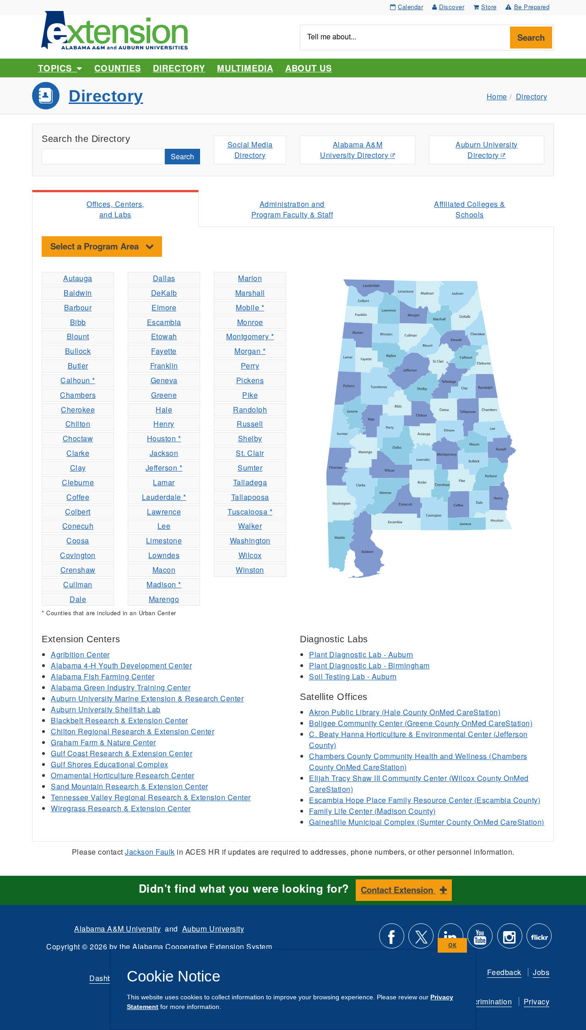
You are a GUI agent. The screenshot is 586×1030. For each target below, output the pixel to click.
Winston (250, 569)
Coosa (77, 540)
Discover (451, 6)
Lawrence (164, 511)
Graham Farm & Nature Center (103, 742)
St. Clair (250, 453)
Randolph (250, 409)
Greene (164, 395)
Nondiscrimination (480, 1001)
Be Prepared (532, 6)
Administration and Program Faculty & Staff (292, 209)
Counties (117, 68)
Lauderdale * (164, 497)
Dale (78, 599)
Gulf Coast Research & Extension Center (121, 753)
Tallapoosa (250, 497)
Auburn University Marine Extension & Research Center (147, 698)
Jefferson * (164, 467)
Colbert (78, 511)
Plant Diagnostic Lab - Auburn (361, 654)
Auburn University (213, 928)
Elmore (164, 307)
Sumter (250, 467)
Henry (163, 423)
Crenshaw (78, 569)
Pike (250, 395)
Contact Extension (398, 890)
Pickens (250, 380)
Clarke (77, 453)
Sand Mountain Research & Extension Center (129, 786)
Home (497, 96)
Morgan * (250, 351)
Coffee (77, 497)
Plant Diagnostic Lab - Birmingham (369, 665)
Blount (78, 336)
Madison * (163, 584)
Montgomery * (250, 336)
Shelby (250, 438)
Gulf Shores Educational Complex (109, 764)
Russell (250, 423)
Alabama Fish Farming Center (103, 676)
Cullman (77, 584)
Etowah (164, 336)
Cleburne (78, 482)
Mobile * (250, 307)
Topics (57, 68)
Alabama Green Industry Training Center (120, 687)
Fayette (164, 351)
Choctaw (78, 438)
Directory (179, 68)
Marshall (250, 292)
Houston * (164, 438)
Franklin (164, 365)
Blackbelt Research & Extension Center (119, 720)
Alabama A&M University (117, 928)
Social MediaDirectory (250, 149)
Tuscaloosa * (250, 511)
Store (489, 6)
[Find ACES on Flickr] (539, 939)
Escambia (164, 322)
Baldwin (78, 292)
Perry (250, 365)
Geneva (164, 380)
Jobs (541, 972)
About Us (308, 68)
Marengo (164, 599)
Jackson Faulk (150, 851)
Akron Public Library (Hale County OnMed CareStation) (404, 712)
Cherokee (78, 409)
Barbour (78, 307)
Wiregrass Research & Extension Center (121, 808)
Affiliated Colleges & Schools (469, 209)
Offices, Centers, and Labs (115, 209)
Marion (250, 278)
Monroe (250, 322)
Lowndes (164, 555)
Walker (250, 525)
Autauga (77, 278)
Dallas (164, 278)
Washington (250, 540)
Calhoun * (77, 380)
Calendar (410, 6)
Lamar (164, 482)
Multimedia (245, 68)
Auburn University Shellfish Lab (106, 709)
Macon (164, 569)
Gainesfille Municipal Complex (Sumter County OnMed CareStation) (426, 822)
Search (531, 37)
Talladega (250, 482)
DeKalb (164, 292)
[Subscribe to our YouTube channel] (480, 939)
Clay (78, 467)
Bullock (78, 351)
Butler (78, 365)
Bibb (78, 322)
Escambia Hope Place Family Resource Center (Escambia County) (424, 800)
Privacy (537, 1001)
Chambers (78, 395)
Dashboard (108, 978)
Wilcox (250, 555)
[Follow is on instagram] (509, 939)
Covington (78, 555)
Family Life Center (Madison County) (372, 811)
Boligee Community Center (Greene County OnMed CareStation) (420, 723)
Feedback (504, 972)
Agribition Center (80, 654)
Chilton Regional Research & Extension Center (132, 731)
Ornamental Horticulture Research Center (123, 775)
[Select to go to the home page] (114, 29)
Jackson (164, 453)
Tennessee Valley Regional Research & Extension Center (151, 797)
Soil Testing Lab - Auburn (353, 676)
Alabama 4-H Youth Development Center (121, 665)
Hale (164, 409)
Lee (164, 525)
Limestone (164, 540)
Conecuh (78, 525)
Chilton (78, 423)
